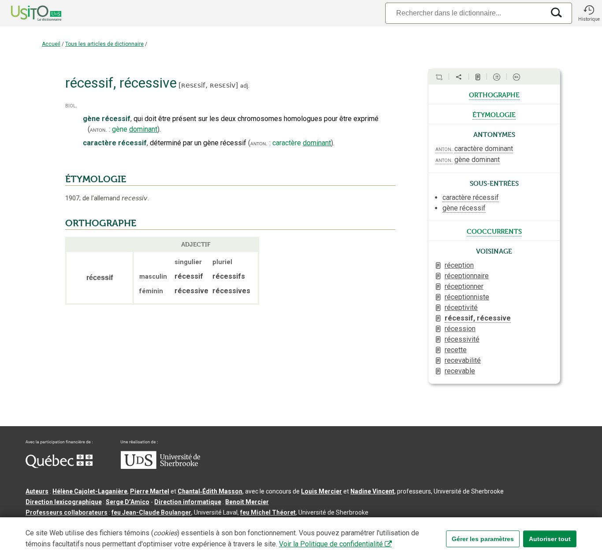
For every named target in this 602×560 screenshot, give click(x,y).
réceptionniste (467, 297)
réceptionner (464, 286)
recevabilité (463, 360)
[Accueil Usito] (26, 13)
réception (459, 265)
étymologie (494, 114)
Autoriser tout (550, 538)
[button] (589, 13)
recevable (460, 371)
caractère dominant (483, 148)
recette (456, 350)
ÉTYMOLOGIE (95, 179)
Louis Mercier (321, 491)
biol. (71, 105)
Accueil (51, 44)
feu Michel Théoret (268, 512)
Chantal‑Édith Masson (210, 491)
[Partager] (458, 77)
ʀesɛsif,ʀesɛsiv (208, 85)
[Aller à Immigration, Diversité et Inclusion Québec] (59, 465)
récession (460, 328)
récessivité (462, 339)
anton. (98, 129)
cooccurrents (494, 230)
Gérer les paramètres (483, 538)
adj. (244, 85)
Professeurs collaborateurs (67, 512)
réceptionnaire (467, 276)
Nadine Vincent (372, 491)
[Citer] (438, 77)
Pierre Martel (149, 491)
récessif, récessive (478, 318)
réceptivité (461, 307)
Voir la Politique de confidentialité (331, 544)
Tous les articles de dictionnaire (104, 44)
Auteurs (37, 491)
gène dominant (477, 159)
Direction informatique (187, 501)
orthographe (494, 94)
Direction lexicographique (64, 501)
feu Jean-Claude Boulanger (151, 512)
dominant (143, 129)
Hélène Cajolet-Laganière (89, 491)
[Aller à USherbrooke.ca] (160, 466)
